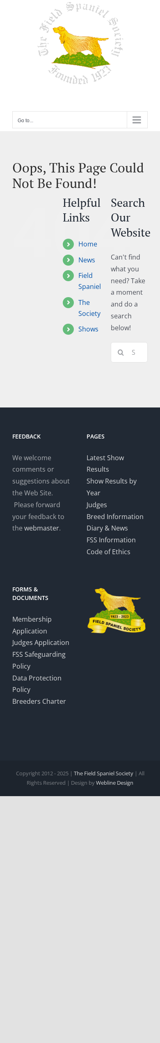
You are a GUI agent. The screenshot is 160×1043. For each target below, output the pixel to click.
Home (87, 243)
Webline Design (114, 782)
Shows (88, 329)
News (86, 259)
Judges (97, 504)
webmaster (41, 528)
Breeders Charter (39, 701)
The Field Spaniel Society (103, 773)
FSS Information (111, 539)
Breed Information (115, 516)
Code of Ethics (108, 551)
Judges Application (40, 642)
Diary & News (107, 528)
